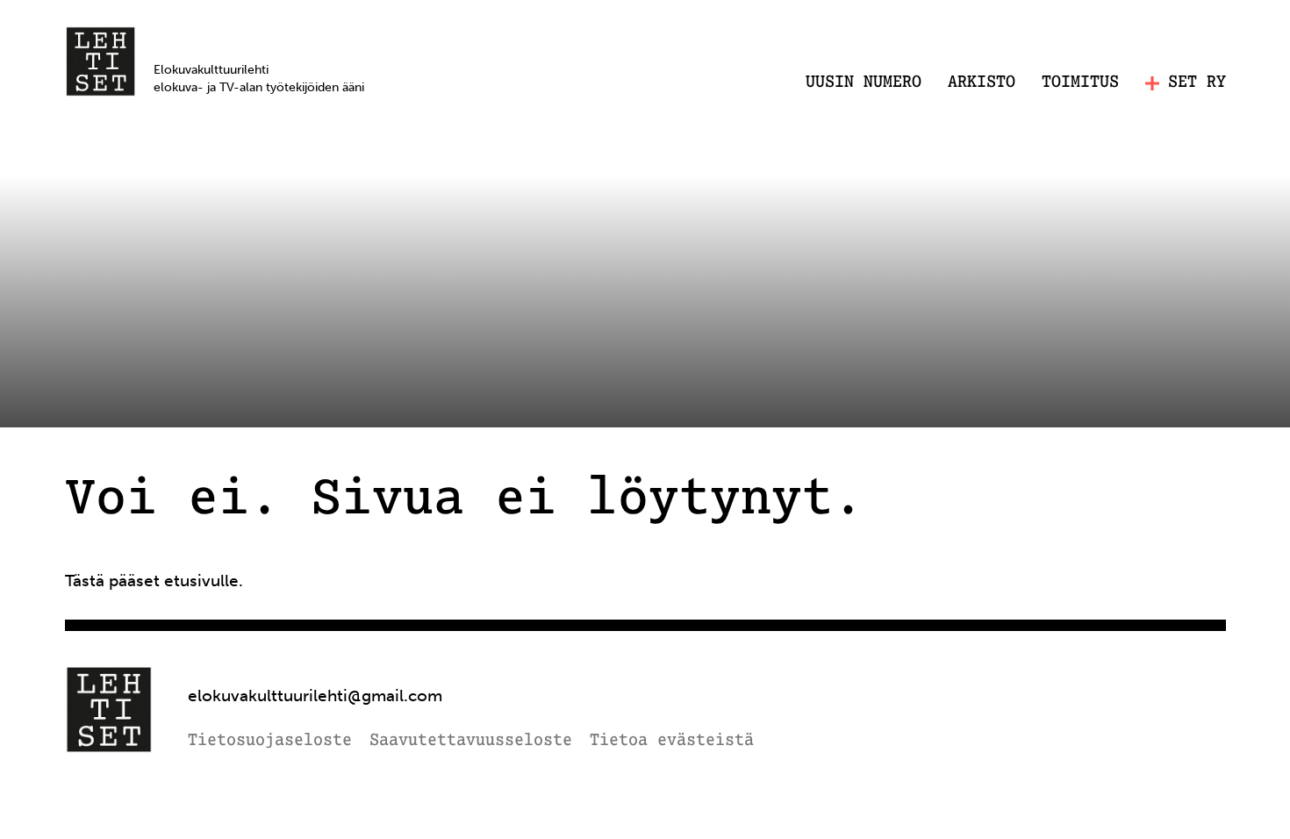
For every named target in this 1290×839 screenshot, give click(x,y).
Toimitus (1080, 82)
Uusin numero (863, 82)
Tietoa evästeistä (672, 741)
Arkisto (981, 82)
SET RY (1197, 83)
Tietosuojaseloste (270, 741)
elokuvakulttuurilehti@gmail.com (315, 695)
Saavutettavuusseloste (470, 741)
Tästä (84, 580)
